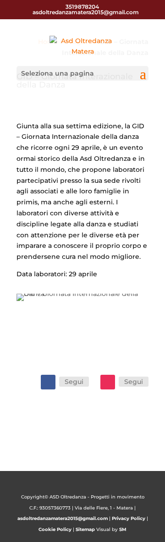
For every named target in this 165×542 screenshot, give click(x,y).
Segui (74, 382)
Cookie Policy (55, 529)
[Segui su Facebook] (48, 382)
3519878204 (82, 6)
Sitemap (85, 529)
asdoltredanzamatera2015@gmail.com (62, 518)
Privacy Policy (128, 518)
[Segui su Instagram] (107, 382)
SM (122, 529)
